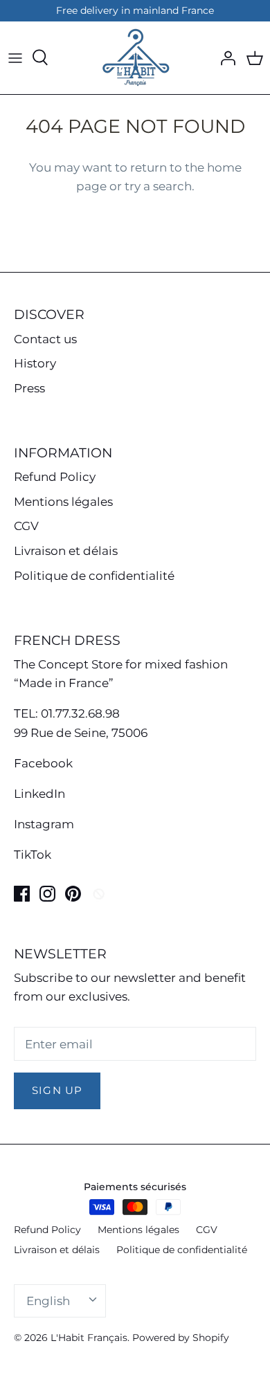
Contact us (45, 339)
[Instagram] (47, 894)
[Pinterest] (73, 894)
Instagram (44, 824)
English (48, 1301)
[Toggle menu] (15, 57)
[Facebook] (22, 894)
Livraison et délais (66, 551)
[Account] (224, 57)
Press (29, 388)
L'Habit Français (89, 1337)
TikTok (32, 854)
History (35, 363)
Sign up (57, 1090)
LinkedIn (39, 794)
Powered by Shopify (180, 1337)
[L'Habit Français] (135, 57)
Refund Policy (55, 477)
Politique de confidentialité (94, 576)
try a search (158, 186)
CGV (26, 526)
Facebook (43, 763)
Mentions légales (63, 502)
